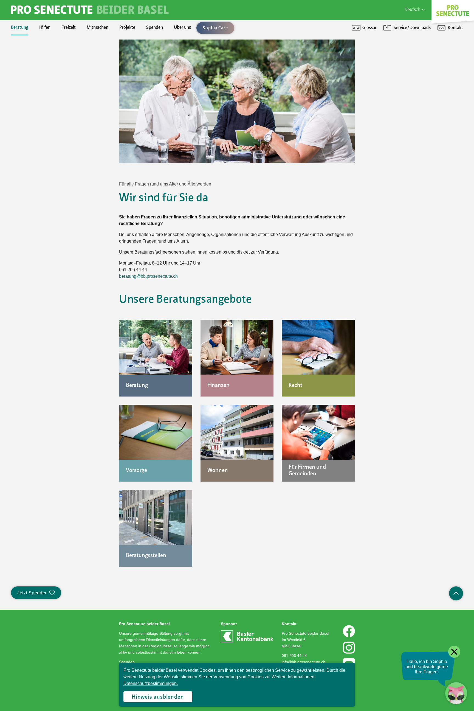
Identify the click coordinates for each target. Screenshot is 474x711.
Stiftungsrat (33, 57)
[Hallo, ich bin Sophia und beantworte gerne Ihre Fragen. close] (456, 693)
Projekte (127, 28)
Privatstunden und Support (387, 67)
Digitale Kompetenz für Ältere (389, 76)
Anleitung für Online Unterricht (391, 85)
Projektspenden (37, 67)
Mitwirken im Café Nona (44, 113)
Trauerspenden (36, 85)
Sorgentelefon (35, 67)
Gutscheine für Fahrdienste (47, 113)
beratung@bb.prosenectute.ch (148, 276)
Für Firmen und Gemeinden (388, 48)
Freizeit (68, 28)
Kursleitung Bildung (40, 95)
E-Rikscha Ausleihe (40, 104)
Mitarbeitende (35, 85)
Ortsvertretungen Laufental (48, 123)
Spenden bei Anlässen (42, 76)
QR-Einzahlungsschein (383, 76)
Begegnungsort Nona (41, 85)
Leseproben (33, 67)
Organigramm (35, 95)
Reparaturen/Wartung (43, 76)
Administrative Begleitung (46, 57)
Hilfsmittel (31, 48)
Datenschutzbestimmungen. (150, 683)
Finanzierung (34, 85)
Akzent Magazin (37, 48)
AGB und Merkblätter (41, 104)
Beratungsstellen (38, 85)
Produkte (31, 57)
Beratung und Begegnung (385, 67)
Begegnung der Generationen (49, 76)
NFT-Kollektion (36, 141)
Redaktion (31, 85)
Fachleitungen (35, 76)
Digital (368, 48)
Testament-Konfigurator (45, 104)
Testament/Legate (39, 95)
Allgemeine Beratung (41, 48)
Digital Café (372, 57)
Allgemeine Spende (40, 57)
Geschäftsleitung (37, 67)
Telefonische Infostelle (43, 57)
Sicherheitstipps (37, 104)
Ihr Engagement (37, 48)
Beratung (19, 28)
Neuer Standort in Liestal (45, 57)
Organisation (34, 48)
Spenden (154, 28)
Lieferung (31, 95)
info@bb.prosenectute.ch (303, 662)
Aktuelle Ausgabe (38, 57)
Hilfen (44, 28)
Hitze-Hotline (35, 76)
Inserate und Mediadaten (45, 76)
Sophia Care (33, 67)
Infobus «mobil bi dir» (42, 95)
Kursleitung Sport (38, 104)
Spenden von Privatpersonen (49, 48)
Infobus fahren (36, 85)
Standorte (31, 104)
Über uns (182, 28)
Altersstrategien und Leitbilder (390, 57)
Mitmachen (97, 28)
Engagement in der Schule (46, 76)
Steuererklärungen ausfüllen (48, 67)
